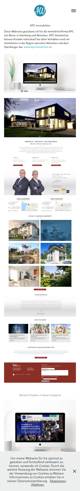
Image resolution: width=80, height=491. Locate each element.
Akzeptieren (58, 480)
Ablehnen (37, 484)
